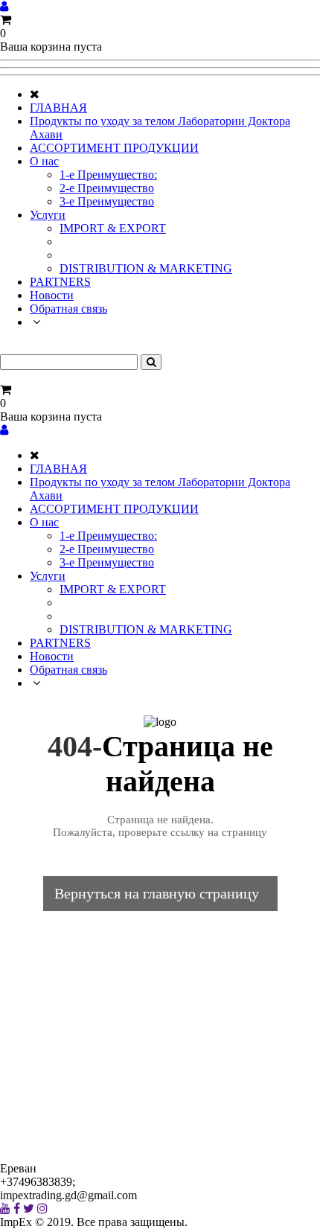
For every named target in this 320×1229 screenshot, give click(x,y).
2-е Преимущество (107, 188)
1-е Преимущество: (108, 174)
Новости (52, 295)
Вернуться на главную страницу (156, 893)
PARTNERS (60, 281)
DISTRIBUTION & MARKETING (146, 268)
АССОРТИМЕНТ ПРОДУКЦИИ (114, 147)
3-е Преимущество (107, 201)
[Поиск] (151, 362)
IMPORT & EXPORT (113, 228)
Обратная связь (68, 308)
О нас (44, 161)
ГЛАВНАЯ (58, 107)
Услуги (47, 214)
